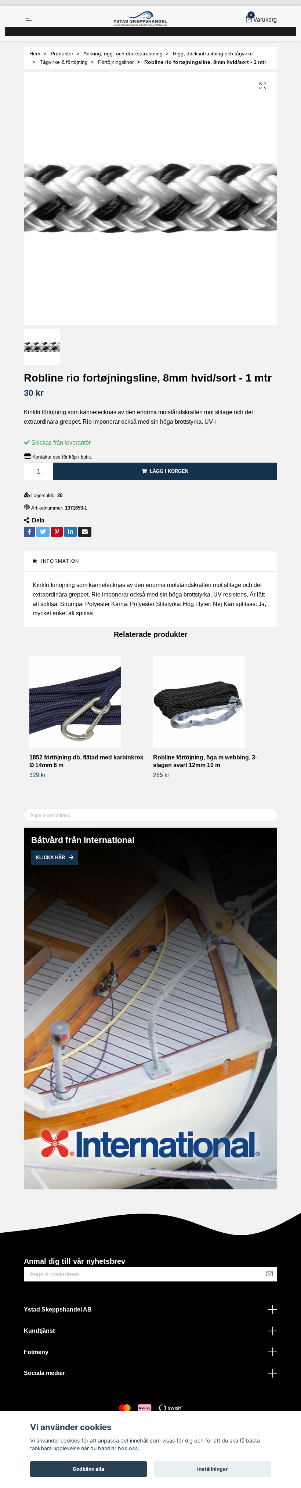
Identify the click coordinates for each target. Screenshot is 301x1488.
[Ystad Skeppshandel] (140, 19)
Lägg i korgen (169, 471)
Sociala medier (44, 1373)
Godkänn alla (88, 1469)
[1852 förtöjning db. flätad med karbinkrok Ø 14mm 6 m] (88, 702)
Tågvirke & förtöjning (64, 62)
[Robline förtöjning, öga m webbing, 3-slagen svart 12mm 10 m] (212, 702)
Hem (34, 53)
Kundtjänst (39, 1331)
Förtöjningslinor (116, 62)
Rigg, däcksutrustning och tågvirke (213, 53)
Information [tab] (59, 561)
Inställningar (212, 1469)
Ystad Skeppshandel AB (58, 1309)
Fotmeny (36, 1352)
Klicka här (51, 857)
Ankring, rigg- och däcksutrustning (123, 53)
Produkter (62, 53)
